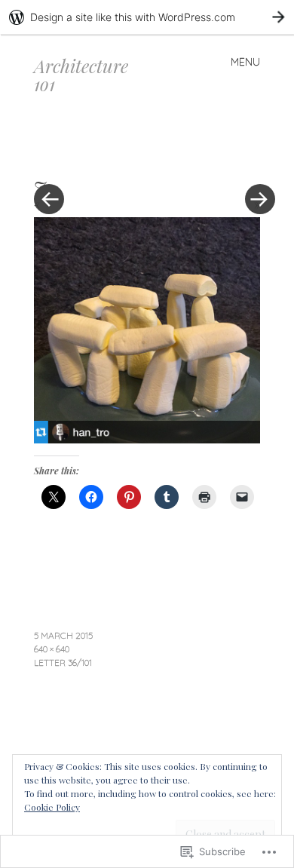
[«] (90, 154)
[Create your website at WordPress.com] (147, 17)
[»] (252, 154)
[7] (147, 438)
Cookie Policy (52, 807)
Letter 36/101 (63, 662)
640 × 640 (51, 649)
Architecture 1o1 (81, 75)
